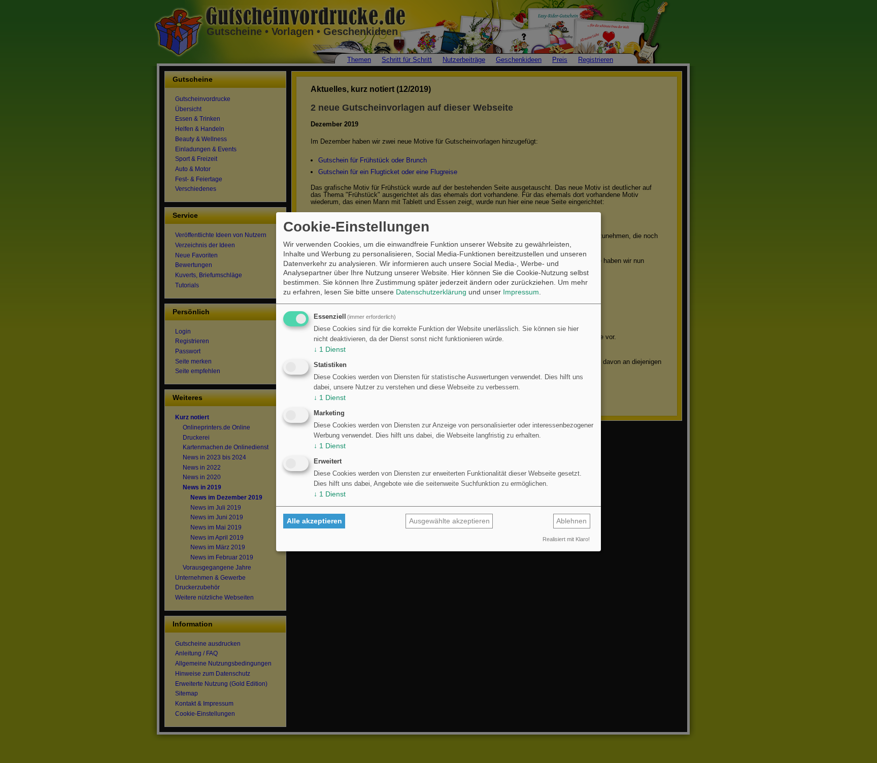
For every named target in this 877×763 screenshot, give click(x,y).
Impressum (521, 292)
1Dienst (330, 349)
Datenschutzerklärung (431, 292)
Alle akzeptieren (314, 521)
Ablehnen (571, 521)
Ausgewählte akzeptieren (449, 521)
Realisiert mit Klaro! (566, 539)
